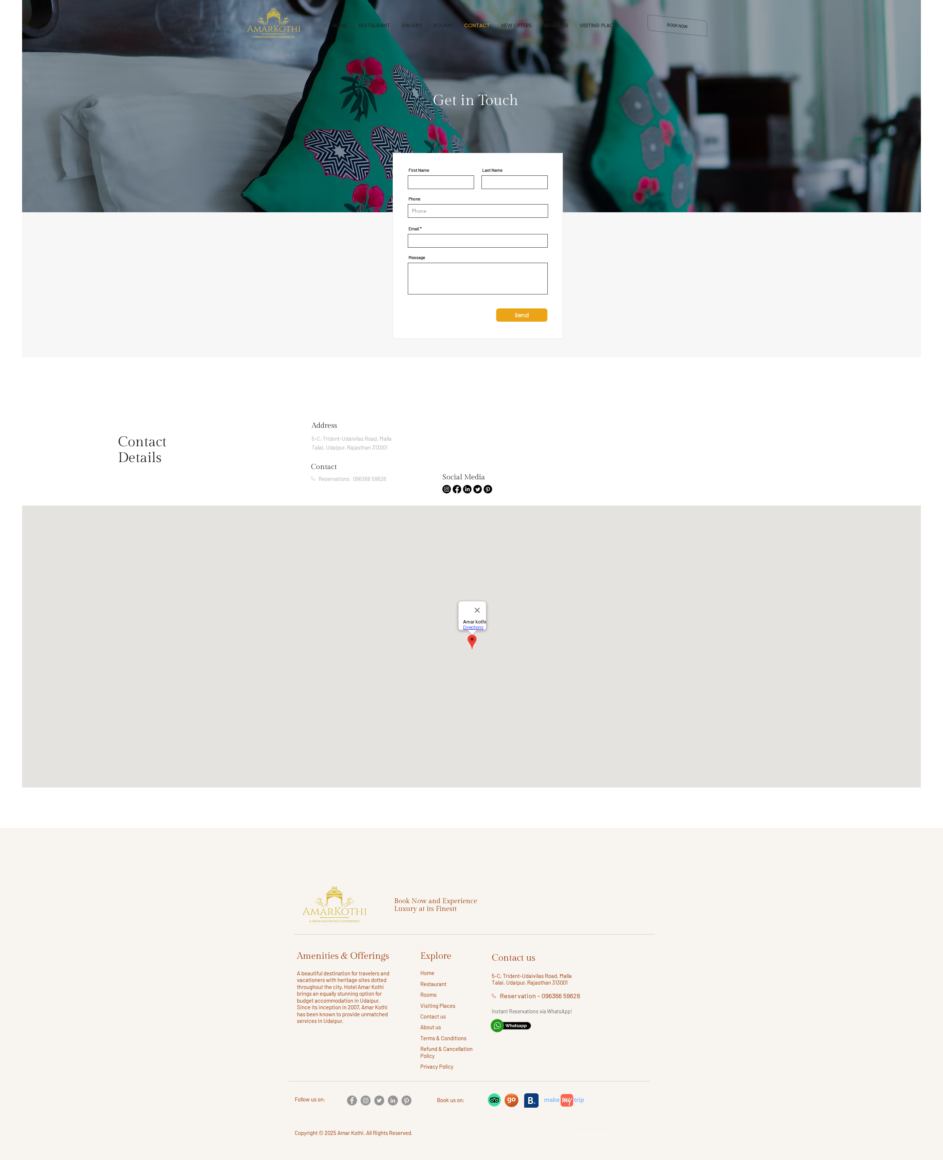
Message (417, 257)
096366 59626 (560, 996)
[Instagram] (366, 1100)
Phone (414, 198)
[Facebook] (352, 1100)
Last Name (492, 170)
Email (414, 228)
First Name (419, 170)
